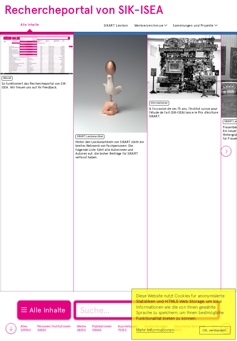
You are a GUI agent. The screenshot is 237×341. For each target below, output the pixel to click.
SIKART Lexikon (116, 25)
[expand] (165, 25)
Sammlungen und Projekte (193, 25)
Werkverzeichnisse (149, 25)
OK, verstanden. (215, 330)
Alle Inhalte (30, 24)
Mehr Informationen (155, 330)
